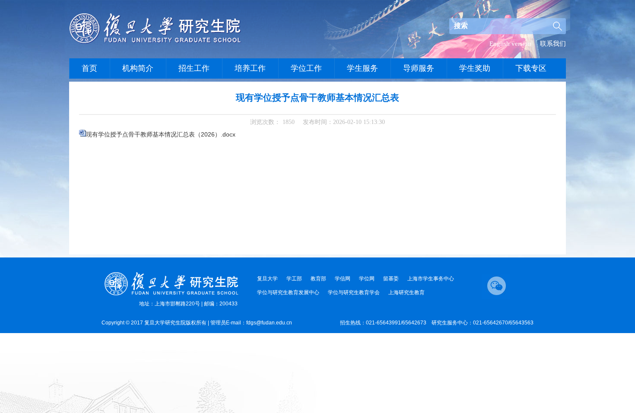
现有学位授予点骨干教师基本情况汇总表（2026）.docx (160, 134)
